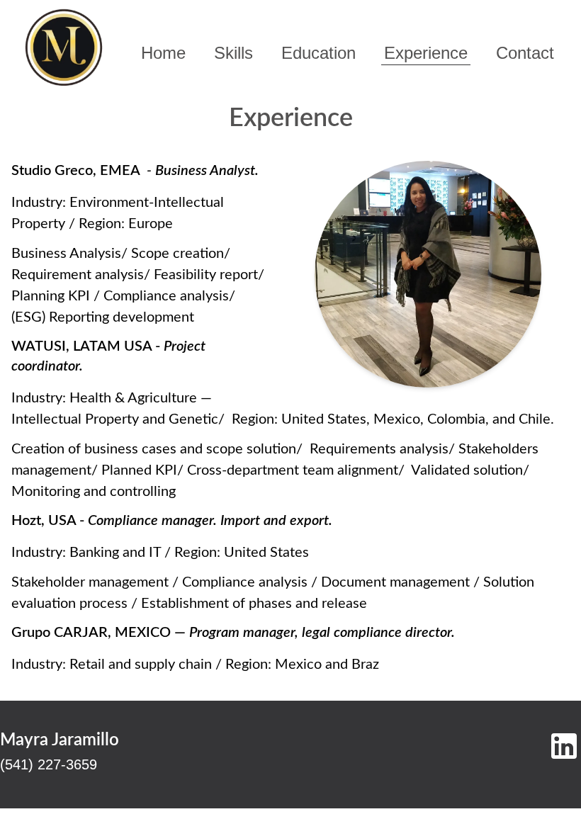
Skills (233, 52)
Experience (426, 52)
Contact (525, 52)
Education (318, 52)
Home (163, 52)
